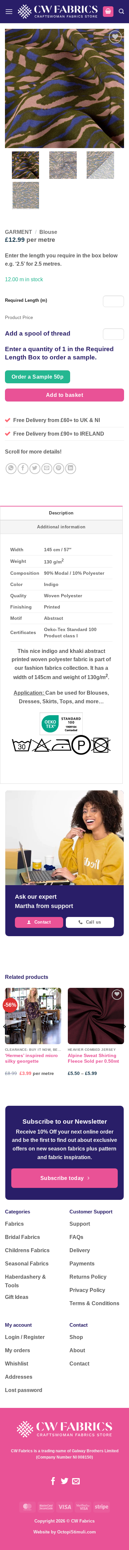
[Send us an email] (76, 1481)
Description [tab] (61, 512)
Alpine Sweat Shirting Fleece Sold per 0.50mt (93, 1058)
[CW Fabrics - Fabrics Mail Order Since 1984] (58, 11)
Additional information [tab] (61, 526)
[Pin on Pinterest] (58, 468)
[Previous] (5, 1040)
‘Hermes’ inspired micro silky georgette (31, 1058)
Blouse (48, 232)
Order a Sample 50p (38, 377)
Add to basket (64, 395)
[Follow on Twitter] (64, 1481)
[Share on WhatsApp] (11, 468)
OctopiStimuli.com (76, 1531)
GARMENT (18, 232)
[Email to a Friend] (46, 468)
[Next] (124, 1040)
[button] (9, 11)
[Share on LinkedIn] (70, 468)
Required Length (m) (26, 300)
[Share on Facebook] (23, 468)
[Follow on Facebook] (53, 1481)
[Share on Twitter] (34, 468)
